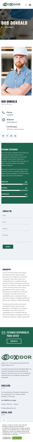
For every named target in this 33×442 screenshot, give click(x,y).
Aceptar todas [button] (17, 438)
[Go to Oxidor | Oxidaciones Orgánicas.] (1, 27)
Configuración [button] (6, 438)
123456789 (10, 115)
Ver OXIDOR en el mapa (8, 400)
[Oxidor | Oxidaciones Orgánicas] (11, 4)
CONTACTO (14, 341)
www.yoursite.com (12, 122)
